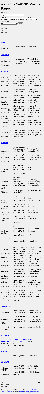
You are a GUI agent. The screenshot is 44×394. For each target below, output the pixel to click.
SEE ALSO (5, 335)
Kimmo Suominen (6, 392)
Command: (5, 13)
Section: (5, 17)
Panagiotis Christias (32, 392)
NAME (3, 43)
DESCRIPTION (7, 71)
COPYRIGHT (5, 362)
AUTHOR (4, 352)
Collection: (6, 21)
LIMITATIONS (7, 307)
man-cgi (21, 392)
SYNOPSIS (5, 55)
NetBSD (34, 390)
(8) (27, 339)
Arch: (31, 17)
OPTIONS (4, 143)
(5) (14, 339)
